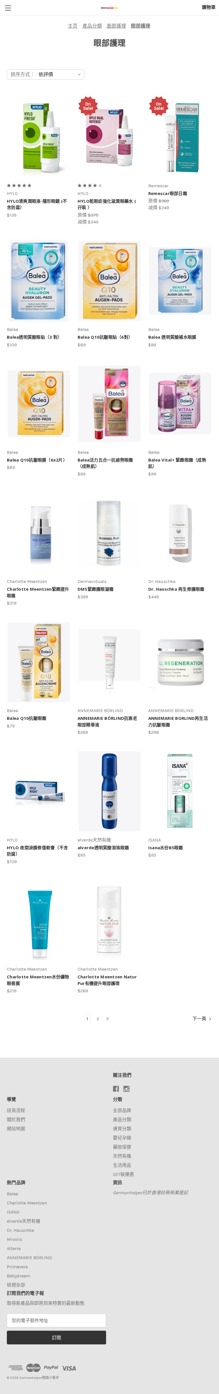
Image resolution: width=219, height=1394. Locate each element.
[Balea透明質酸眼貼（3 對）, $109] (39, 281)
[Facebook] (116, 1089)
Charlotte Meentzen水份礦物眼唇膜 (38, 980)
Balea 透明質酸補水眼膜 (172, 337)
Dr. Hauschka (20, 1230)
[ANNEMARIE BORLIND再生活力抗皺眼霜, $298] (180, 662)
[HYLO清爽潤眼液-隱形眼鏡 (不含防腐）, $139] (39, 137)
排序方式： (23, 74)
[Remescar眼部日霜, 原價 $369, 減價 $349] (180, 137)
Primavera (17, 1266)
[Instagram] (126, 1089)
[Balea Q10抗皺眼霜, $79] (39, 662)
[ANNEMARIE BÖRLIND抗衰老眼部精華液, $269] (109, 662)
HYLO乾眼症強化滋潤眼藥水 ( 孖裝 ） (107, 204)
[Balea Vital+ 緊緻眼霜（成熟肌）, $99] (180, 404)
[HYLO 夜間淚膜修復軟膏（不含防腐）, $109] (39, 791)
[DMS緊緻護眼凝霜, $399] (109, 533)
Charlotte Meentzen (27, 1203)
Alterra (14, 1248)
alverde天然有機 (23, 1221)
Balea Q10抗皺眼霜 (26, 718)
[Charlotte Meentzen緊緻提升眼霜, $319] (39, 533)
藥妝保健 (122, 1147)
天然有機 (122, 1156)
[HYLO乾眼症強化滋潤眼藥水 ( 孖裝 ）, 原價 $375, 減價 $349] (109, 137)
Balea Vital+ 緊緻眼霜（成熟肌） (177, 463)
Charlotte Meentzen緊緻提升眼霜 (38, 592)
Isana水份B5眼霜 (165, 847)
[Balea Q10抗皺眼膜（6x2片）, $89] (39, 404)
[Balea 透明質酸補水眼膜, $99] (180, 281)
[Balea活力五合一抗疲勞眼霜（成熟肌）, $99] (109, 404)
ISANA (13, 1212)
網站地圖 (16, 1128)
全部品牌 (122, 1110)
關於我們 (16, 1119)
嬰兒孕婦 (122, 1138)
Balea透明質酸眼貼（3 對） (34, 337)
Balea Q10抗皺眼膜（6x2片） (37, 460)
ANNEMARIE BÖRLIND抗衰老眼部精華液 (107, 721)
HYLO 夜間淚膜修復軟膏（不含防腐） (37, 851)
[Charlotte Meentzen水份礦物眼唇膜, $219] (39, 921)
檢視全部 (16, 1285)
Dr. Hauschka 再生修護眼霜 (176, 589)
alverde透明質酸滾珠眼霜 (103, 847)
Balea (12, 1193)
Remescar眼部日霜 (167, 193)
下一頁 (199, 1018)
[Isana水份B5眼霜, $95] (180, 791)
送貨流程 (16, 1110)
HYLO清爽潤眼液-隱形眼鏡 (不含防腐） (37, 204)
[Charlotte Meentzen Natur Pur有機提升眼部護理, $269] (109, 921)
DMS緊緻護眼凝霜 (95, 589)
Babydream (18, 1276)
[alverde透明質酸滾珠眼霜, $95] (109, 791)
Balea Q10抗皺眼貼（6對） (105, 337)
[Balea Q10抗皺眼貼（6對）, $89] (109, 281)
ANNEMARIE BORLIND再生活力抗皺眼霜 (178, 721)
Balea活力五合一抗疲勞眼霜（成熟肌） (105, 463)
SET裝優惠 (123, 1174)
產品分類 (122, 1119)
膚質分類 (122, 1128)
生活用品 (122, 1165)
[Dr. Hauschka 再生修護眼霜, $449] (180, 533)
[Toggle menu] (8, 8)
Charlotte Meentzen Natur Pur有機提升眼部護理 (107, 980)
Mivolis (14, 1239)
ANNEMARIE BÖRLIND (29, 1257)
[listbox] (61, 74)
